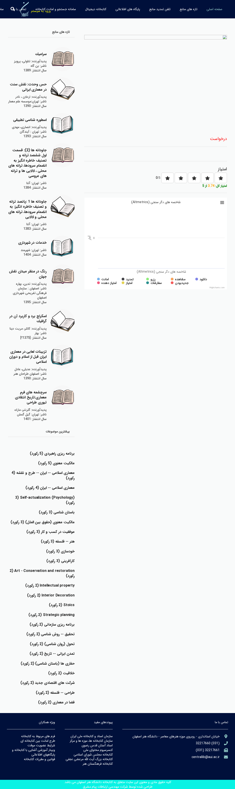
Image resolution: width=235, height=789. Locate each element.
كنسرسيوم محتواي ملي (98, 750)
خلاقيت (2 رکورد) (61, 673)
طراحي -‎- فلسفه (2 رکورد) (55, 693)
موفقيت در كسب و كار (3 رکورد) (50, 532)
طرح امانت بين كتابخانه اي (37, 740)
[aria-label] (62, 59)
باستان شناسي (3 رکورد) (57, 512)
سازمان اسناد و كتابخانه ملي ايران (91, 736)
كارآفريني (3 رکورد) (60, 561)
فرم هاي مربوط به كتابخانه (38, 736)
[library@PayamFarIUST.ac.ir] (224, 757)
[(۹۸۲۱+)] (224, 750)
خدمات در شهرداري (32, 243)
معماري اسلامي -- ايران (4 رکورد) (50, 488)
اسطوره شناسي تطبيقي (30, 120)
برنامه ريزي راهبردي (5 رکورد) (52, 453)
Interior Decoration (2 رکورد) (51, 595)
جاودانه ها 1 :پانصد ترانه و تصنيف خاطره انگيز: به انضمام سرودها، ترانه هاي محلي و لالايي (27, 209)
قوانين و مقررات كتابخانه (39, 759)
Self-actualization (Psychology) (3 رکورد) (45, 500)
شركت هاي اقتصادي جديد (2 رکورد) (47, 683)
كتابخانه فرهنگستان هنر (98, 763)
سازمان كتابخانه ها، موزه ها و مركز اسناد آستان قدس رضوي (91, 743)
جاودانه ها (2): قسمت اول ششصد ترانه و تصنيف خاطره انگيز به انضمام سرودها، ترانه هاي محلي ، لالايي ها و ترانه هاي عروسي (27, 163)
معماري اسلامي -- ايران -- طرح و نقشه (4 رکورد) (43, 475)
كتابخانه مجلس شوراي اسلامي (93, 754)
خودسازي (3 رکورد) (60, 551)
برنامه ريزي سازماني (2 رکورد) (52, 624)
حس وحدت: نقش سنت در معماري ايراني (28, 86)
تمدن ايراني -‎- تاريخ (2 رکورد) (52, 654)
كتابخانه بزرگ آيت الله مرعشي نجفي (89, 759)
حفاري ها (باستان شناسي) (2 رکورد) (48, 663)
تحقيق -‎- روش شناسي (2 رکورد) (50, 634)
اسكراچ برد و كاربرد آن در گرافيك (28, 318)
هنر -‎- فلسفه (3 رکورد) (58, 541)
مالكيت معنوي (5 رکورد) (56, 463)
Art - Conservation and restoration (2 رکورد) (42, 573)
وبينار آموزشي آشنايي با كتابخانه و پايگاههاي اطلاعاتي (33, 752)
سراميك (41, 54)
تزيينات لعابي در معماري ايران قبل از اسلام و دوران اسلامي (28, 357)
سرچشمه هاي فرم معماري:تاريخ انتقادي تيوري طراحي (31, 397)
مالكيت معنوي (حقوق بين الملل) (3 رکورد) (43, 522)
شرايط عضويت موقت (41, 745)
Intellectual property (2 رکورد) (50, 585)
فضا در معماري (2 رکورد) (56, 702)
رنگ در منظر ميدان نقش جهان (28, 274)
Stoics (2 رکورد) (62, 605)
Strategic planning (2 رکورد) (51, 615)
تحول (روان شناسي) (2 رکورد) (52, 644)
